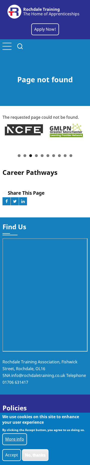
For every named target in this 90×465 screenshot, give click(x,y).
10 (71, 155)
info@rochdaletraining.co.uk (38, 375)
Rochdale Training (41, 9)
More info (14, 439)
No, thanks (35, 455)
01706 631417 (15, 382)
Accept (11, 455)
